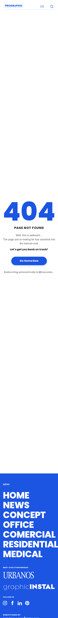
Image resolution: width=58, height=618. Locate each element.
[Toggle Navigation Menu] (25, 6)
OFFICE (18, 524)
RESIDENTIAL (30, 544)
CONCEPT (24, 515)
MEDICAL (22, 554)
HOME (16, 495)
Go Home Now (29, 261)
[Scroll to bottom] (53, 612)
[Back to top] (53, 604)
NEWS (16, 505)
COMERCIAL (29, 534)
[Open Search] (52, 6)
